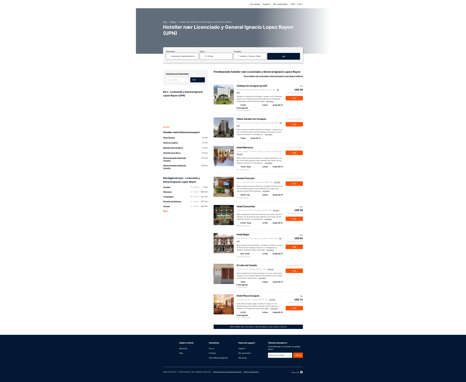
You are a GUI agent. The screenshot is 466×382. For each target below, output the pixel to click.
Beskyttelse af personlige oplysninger (227, 372)
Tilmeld (298, 355)
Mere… (166, 211)
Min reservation (280, 4)
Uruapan (167, 187)
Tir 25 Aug (209, 56)
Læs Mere (270, 101)
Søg (283, 56)
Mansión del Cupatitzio (173, 148)
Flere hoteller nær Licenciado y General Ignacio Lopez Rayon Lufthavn (273, 76)
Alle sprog (242, 358)
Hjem (165, 22)
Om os (211, 348)
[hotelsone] (178, 4)
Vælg (294, 98)
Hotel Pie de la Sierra (172, 153)
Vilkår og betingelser (251, 372)
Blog (181, 353)
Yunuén (166, 206)
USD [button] (293, 4)
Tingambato (168, 197)
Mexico (173, 22)
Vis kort (166, 127)
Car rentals (255, 4)
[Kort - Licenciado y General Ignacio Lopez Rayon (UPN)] (185, 112)
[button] (301, 4)
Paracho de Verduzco (172, 201)
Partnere (212, 353)
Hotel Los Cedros (170, 143)
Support (266, 4)
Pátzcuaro (167, 192)
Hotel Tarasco (169, 138)
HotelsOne (187, 372)
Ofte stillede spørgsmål (218, 358)
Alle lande (183, 348)
